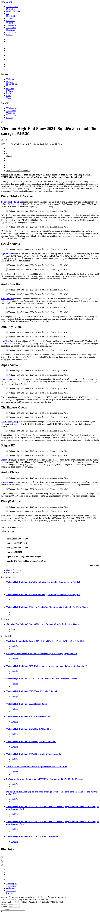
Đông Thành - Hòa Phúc (12, 202)
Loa (13, 629)
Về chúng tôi (11, 25)
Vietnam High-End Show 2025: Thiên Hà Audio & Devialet (32, 691)
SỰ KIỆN (10, 18)
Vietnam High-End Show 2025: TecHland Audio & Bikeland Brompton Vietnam (41, 679)
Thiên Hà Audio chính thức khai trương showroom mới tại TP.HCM (36, 767)
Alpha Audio (6, 379)
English (9, 93)
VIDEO (9, 23)
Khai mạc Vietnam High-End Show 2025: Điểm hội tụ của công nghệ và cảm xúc (41, 654)
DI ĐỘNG (10, 9)
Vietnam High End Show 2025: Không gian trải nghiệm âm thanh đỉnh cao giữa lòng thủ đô (46, 666)
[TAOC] (2, 865)
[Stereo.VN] (6, 2)
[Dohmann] (2, 857)
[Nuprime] (2, 863)
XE (7, 13)
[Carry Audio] (2, 860)
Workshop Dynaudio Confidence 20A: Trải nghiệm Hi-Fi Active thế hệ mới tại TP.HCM (45, 641)
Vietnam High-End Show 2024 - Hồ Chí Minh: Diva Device (32, 836)
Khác (8, 95)
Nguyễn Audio (7, 254)
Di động (9, 81)
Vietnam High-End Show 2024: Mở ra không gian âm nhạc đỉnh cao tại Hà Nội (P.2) (43, 582)
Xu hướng (10, 79)
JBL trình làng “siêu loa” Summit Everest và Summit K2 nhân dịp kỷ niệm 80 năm (42, 624)
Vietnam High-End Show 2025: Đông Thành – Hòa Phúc (31, 741)
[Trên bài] (2, 122)
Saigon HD (6, 460)
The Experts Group (9, 422)
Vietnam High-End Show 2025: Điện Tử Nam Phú (28, 729)
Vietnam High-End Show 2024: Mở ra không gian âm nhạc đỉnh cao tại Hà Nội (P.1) (43, 594)
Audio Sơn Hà (7, 299)
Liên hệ (9, 35)
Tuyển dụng (11, 32)
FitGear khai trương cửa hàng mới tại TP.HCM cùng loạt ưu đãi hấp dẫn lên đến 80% (44, 779)
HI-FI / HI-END (13, 11)
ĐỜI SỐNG (11, 16)
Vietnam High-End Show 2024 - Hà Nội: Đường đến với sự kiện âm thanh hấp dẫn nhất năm (47, 607)
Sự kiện (9, 91)
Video (8, 98)
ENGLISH (10, 21)
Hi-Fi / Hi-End (12, 84)
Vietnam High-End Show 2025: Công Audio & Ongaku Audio (33, 754)
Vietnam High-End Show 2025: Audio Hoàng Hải (28, 716)
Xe (7, 86)
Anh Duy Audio (8, 341)
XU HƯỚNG (12, 6)
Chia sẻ (13, 570)
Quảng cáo (10, 30)
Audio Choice (7, 482)
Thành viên (11, 28)
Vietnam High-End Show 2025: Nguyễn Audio (26, 704)
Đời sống (10, 88)
